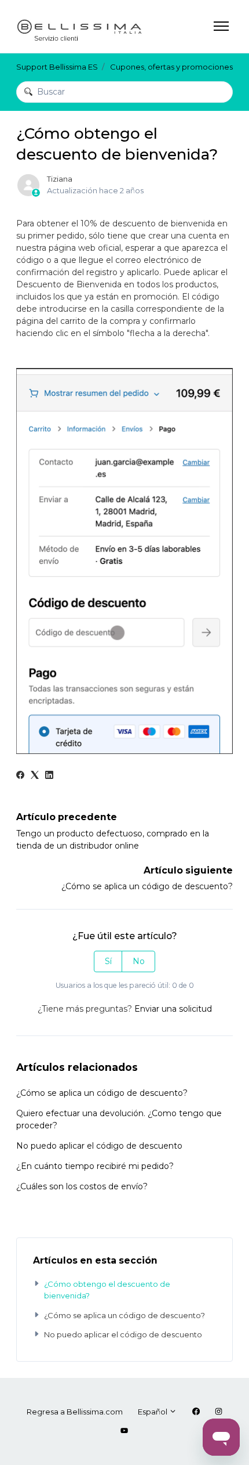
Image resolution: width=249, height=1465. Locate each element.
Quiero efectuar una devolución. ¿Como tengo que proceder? (119, 1119)
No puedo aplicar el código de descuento (99, 1146)
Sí (108, 961)
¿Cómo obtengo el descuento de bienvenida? (107, 1289)
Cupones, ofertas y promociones (171, 66)
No (139, 961)
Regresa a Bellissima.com (75, 1411)
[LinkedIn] (49, 776)
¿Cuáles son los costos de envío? (82, 1186)
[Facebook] (20, 776)
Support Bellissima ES (57, 66)
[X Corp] (35, 776)
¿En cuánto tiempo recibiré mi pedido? (95, 1166)
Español (153, 1411)
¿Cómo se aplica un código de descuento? (147, 886)
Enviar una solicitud (173, 1009)
